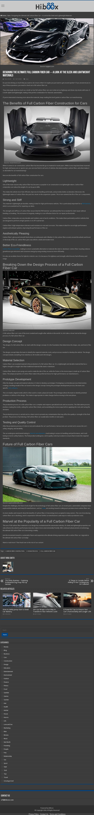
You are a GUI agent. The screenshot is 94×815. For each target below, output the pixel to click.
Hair (5, 703)
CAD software (12, 388)
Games (6, 696)
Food (5, 689)
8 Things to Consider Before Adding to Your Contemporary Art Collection (78, 581)
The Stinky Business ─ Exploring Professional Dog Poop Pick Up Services (16, 581)
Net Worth (7, 742)
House (6, 714)
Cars (8, 15)
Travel (6, 777)
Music (6, 738)
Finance (6, 682)
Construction (8, 661)
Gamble (6, 693)
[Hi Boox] (47, 5)
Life (5, 721)
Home (4, 15)
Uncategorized (9, 781)
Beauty (6, 647)
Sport (5, 763)
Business (7, 654)
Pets (5, 753)
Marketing (7, 728)
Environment (8, 675)
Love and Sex (8, 724)
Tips (5, 774)
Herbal (6, 710)
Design (6, 664)
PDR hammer (86, 203)
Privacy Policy (34, 814)
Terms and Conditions (57, 814)
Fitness (6, 685)
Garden (6, 700)
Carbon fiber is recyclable (11, 249)
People (6, 749)
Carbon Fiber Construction (15, 551)
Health (6, 707)
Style (5, 767)
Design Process (33, 551)
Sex (5, 760)
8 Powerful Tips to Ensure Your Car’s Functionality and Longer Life (77, 610)
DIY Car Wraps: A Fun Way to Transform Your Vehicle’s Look (45, 610)
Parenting (7, 745)
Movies (6, 735)
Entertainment (8, 671)
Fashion (6, 678)
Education (7, 668)
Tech (5, 770)
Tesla (43, 508)
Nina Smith (8, 79)
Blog (5, 650)
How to (6, 717)
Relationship (8, 756)
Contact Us (44, 814)
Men (5, 731)
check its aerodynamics (37, 433)
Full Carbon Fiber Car (48, 551)
